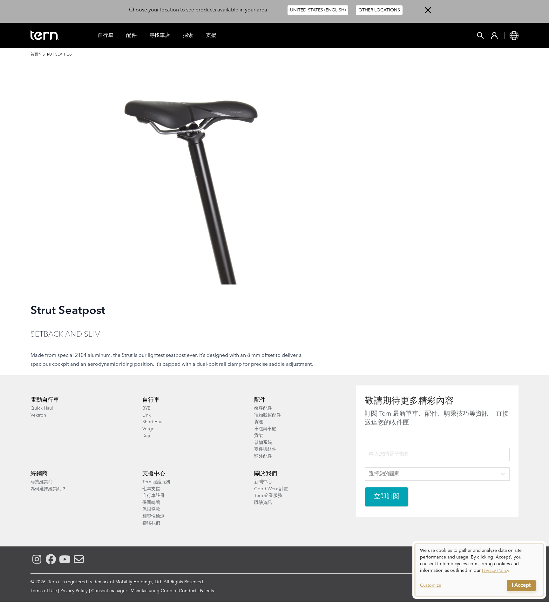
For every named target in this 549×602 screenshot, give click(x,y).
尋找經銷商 (41, 482)
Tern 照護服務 (156, 482)
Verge (148, 429)
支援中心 (153, 474)
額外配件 (263, 456)
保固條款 (151, 509)
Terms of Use (43, 591)
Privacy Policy (74, 591)
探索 (188, 35)
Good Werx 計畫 (271, 489)
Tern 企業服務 (268, 495)
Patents (207, 591)
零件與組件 (265, 449)
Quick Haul (41, 408)
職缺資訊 (263, 502)
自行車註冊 (153, 495)
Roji (146, 435)
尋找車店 (159, 35)
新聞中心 (263, 482)
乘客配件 (263, 408)
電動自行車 (44, 400)
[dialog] (479, 570)
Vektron (38, 415)
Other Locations (379, 10)
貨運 (258, 422)
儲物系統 (263, 442)
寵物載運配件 (267, 415)
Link (146, 415)
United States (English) (318, 10)
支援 (211, 35)
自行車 (105, 35)
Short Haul (153, 422)
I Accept (521, 585)
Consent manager (109, 591)
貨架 (258, 435)
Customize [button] (430, 585)
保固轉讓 (151, 502)
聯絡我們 (151, 523)
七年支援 (151, 489)
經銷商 (39, 474)
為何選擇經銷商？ (48, 489)
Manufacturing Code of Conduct (163, 591)
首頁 (34, 55)
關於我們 (265, 474)
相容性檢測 (153, 516)
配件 (131, 35)
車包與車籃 (265, 429)
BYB (146, 408)
